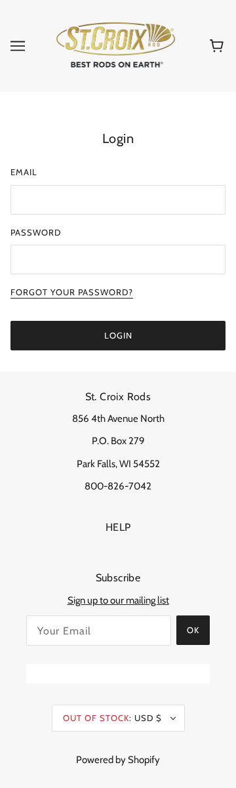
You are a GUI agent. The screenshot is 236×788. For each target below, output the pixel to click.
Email (23, 172)
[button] (17, 46)
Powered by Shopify (118, 760)
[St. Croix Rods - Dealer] (116, 45)
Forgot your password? (71, 292)
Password (35, 232)
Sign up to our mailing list (118, 600)
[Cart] (218, 46)
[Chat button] (118, 674)
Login (118, 335)
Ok (193, 630)
